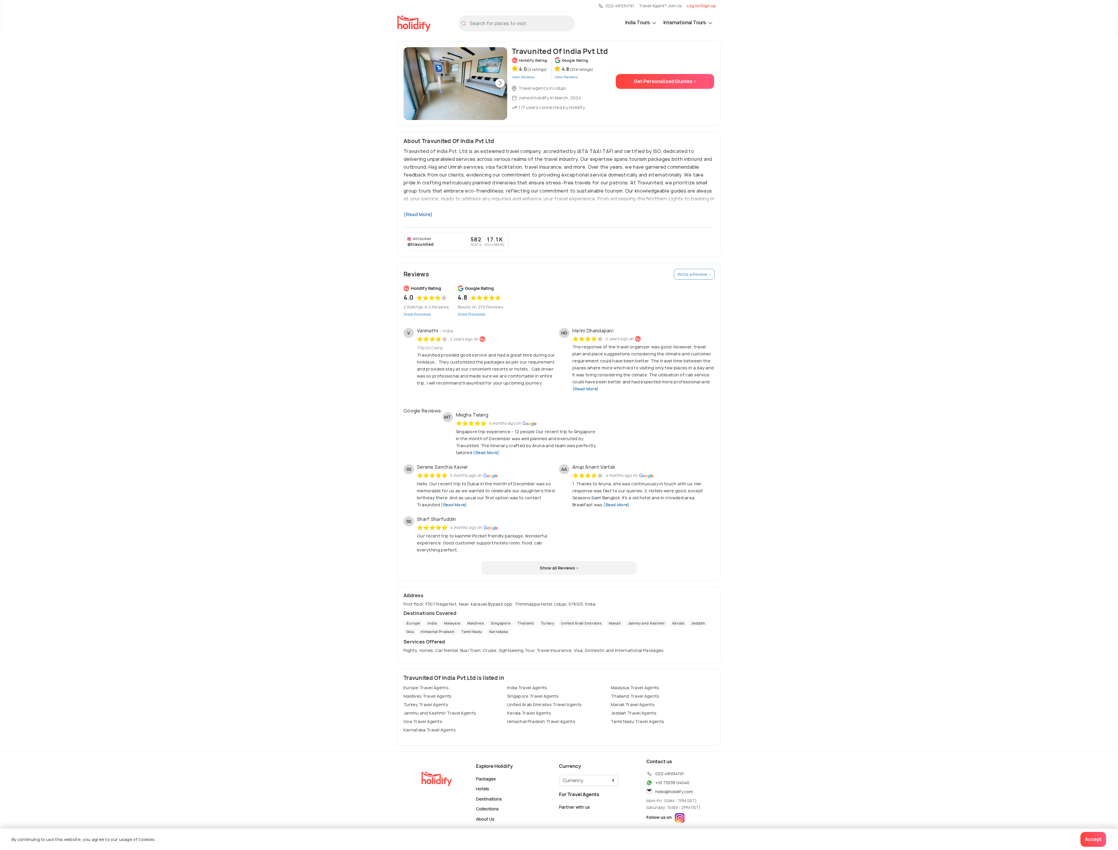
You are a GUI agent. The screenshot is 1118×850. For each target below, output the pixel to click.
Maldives (475, 623)
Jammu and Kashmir (646, 623)
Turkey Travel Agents (426, 704)
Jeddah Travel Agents (634, 713)
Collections (487, 809)
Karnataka (498, 631)
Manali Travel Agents (632, 704)
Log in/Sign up (701, 5)
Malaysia (452, 623)
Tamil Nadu (471, 631)
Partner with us (574, 807)
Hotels (482, 788)
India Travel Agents (527, 687)
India (432, 623)
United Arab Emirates (581, 623)
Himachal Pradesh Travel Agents (541, 721)
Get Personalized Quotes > (665, 81)
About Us (485, 818)
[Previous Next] (455, 83)
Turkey (547, 623)
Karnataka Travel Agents (430, 730)
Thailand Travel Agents (635, 696)
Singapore (501, 623)
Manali (615, 623)
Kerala (678, 623)
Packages (486, 778)
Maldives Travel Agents (428, 696)
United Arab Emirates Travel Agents (544, 704)
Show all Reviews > (559, 568)
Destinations (489, 798)
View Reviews (417, 314)
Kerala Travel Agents (529, 713)
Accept (1093, 839)
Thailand (526, 623)
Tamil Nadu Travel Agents (637, 721)
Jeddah (698, 623)
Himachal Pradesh (437, 631)
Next (500, 83)
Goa (410, 631)
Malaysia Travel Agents (635, 687)
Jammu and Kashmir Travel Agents (440, 713)
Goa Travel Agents (423, 721)
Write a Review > (694, 274)
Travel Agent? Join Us (660, 5)
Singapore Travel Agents (533, 696)
